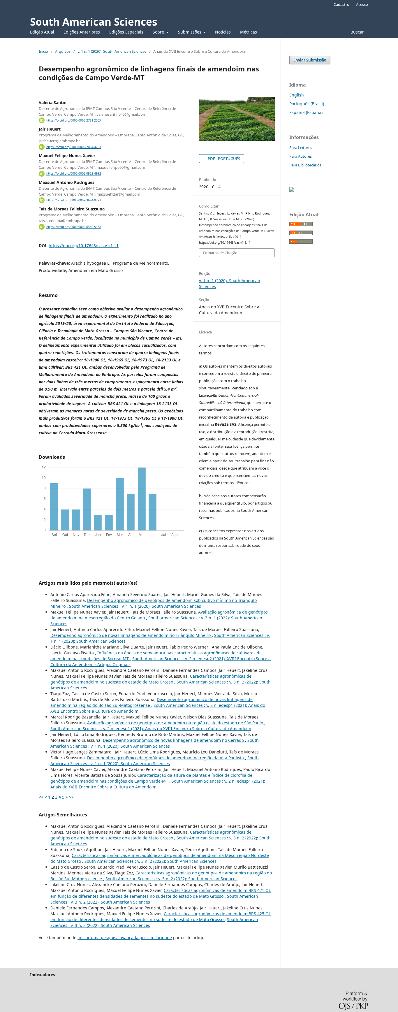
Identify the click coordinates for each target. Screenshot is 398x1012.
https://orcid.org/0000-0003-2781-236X (73, 120)
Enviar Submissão (309, 60)
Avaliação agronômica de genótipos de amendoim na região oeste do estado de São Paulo (175, 722)
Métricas (248, 32)
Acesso (362, 4)
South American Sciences (93, 22)
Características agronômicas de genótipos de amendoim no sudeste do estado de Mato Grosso (150, 679)
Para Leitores (300, 147)
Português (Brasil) (306, 103)
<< (41, 797)
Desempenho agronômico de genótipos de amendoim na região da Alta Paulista (166, 757)
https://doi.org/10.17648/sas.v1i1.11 (84, 245)
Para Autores (300, 156)
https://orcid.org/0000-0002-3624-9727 (73, 200)
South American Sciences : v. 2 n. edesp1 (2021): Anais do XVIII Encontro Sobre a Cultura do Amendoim (150, 728)
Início (43, 51)
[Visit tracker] (291, 190)
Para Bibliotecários (305, 165)
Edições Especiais (126, 32)
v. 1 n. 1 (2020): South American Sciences (112, 51)
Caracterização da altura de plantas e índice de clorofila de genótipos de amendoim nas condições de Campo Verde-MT (151, 778)
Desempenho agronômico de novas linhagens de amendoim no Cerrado (174, 740)
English (296, 95)
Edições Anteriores (82, 32)
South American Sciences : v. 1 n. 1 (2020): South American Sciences (135, 606)
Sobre (159, 32)
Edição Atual (42, 32)
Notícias (223, 32)
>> (71, 797)
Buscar (356, 32)
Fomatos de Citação (220, 252)
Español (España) (306, 112)
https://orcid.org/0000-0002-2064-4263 (73, 147)
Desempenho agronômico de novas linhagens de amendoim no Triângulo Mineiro (131, 635)
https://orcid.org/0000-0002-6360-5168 (73, 227)
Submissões (190, 32)
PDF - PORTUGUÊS (223, 158)
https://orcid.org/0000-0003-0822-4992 (73, 174)
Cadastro (341, 4)
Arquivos (63, 51)
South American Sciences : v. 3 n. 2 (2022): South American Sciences (150, 861)
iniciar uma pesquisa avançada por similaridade (125, 937)
